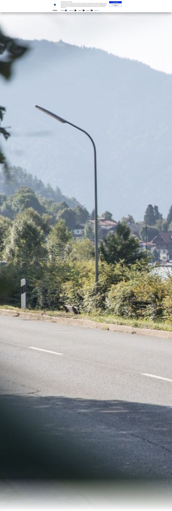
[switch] (75, 10)
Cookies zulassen (115, 2)
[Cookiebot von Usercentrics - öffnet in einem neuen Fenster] (55, 10)
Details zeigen (96, 10)
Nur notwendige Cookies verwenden (115, 5)
